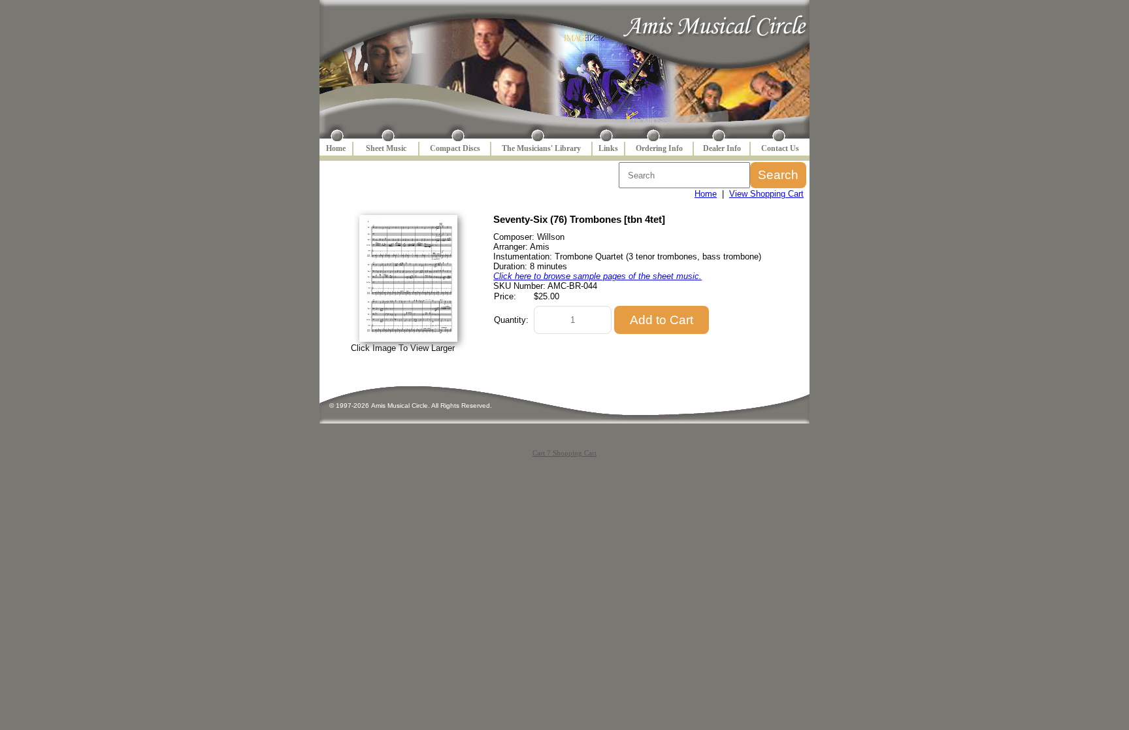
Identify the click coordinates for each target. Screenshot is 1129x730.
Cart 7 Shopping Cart (564, 453)
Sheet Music (386, 148)
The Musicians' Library (541, 148)
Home (336, 148)
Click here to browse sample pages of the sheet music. (597, 276)
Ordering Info (659, 148)
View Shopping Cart (766, 194)
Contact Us (780, 148)
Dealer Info (722, 148)
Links (608, 148)
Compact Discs (455, 148)
